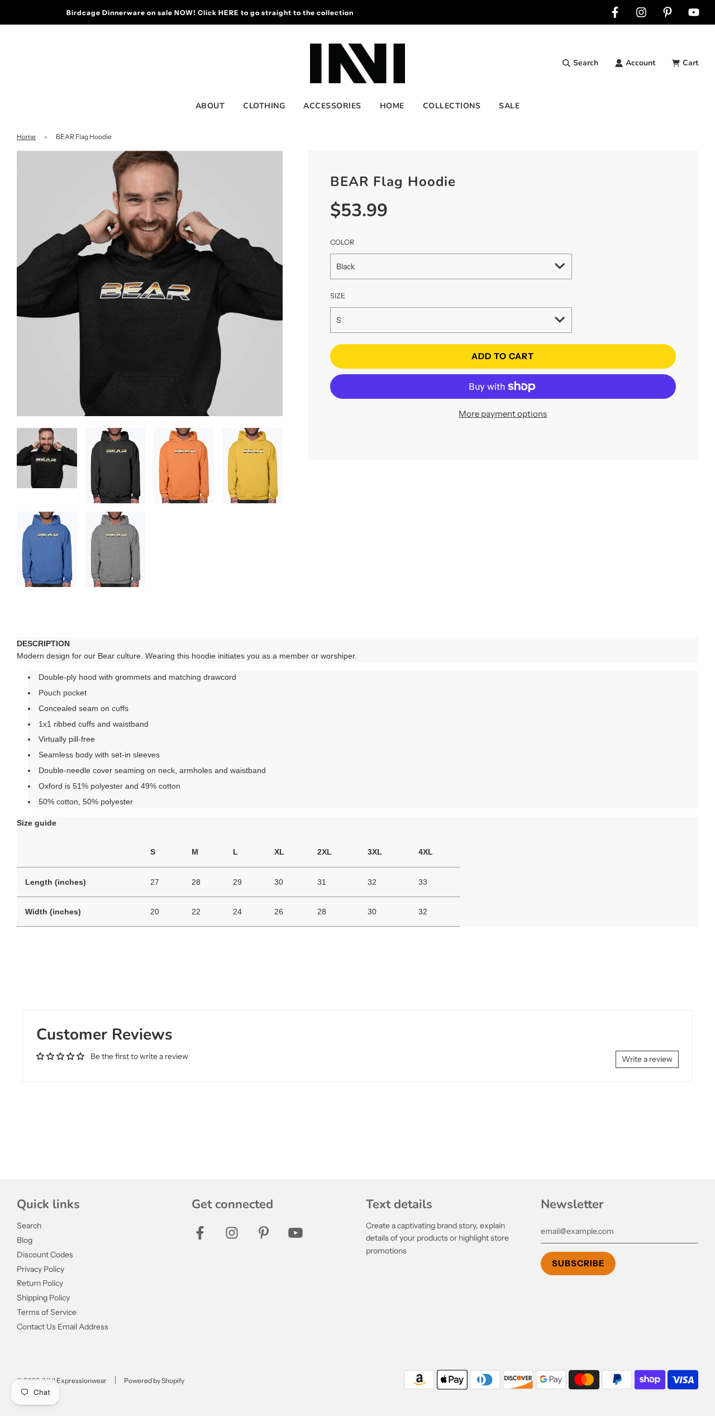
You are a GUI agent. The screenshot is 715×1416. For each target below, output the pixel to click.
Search (29, 1225)
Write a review (647, 1059)
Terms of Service (47, 1312)
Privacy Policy (40, 1269)
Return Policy (40, 1283)
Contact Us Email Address (62, 1327)
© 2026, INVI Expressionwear (62, 1380)
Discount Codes (45, 1255)
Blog (24, 1240)
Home (26, 136)
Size (337, 296)
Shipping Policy (43, 1298)
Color (342, 242)
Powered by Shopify (154, 1380)
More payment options (503, 413)
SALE (509, 106)
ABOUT (210, 106)
